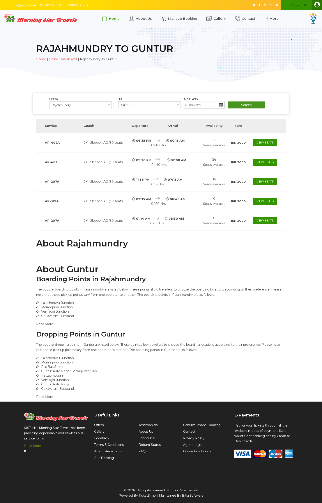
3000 (238, 142)
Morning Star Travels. (182, 490)
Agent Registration (108, 451)
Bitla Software (192, 496)
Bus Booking (104, 458)
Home (114, 18)
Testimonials (148, 425)
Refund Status (150, 445)
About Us (144, 18)
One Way (191, 99)
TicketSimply (148, 496)
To (120, 99)
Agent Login (192, 445)
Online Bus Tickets (63, 59)
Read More (32, 446)
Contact (248, 18)
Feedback (101, 438)
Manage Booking (182, 18)
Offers (99, 425)
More (274, 18)
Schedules (146, 438)
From (53, 99)
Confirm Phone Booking (202, 425)
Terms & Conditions (109, 445)
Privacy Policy (193, 438)
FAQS (143, 451)
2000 (238, 181)
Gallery (220, 18)
